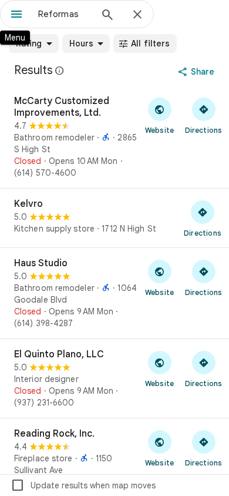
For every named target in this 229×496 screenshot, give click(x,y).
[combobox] (64, 14)
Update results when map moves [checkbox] (83, 485)
